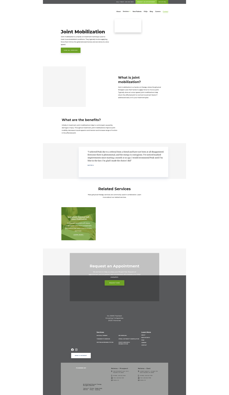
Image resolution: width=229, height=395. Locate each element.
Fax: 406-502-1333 (119, 378)
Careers (158, 11)
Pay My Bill (162, 2)
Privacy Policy (92, 389)
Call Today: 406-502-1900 (125, 2)
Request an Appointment (146, 2)
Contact (165, 11)
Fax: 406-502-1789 (145, 378)
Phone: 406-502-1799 (146, 375)
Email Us (116, 380)
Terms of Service (86, 389)
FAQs (146, 11)
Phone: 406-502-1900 (119, 375)
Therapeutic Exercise (103, 339)
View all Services (71, 50)
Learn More (78, 234)
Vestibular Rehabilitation (105, 342)
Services (126, 11)
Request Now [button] (114, 282)
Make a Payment (81, 355)
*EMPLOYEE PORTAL (98, 389)
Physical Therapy (102, 335)
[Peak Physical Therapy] (69, 17)
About (118, 11)
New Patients (137, 11)
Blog (151, 11)
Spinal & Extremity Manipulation (129, 339)
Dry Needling (123, 335)
